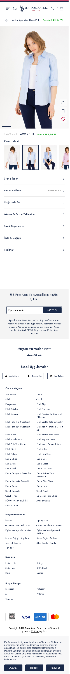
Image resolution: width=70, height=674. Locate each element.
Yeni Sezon (10, 394)
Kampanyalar (11, 404)
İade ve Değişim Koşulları (17, 538)
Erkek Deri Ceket (44, 454)
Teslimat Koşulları (13, 543)
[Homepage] (34, 8)
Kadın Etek (41, 459)
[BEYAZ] (12, 157)
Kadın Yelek (10, 468)
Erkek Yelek (41, 449)
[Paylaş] (63, 102)
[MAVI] (49, 157)
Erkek (7, 399)
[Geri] (7, 20)
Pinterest (40, 594)
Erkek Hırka (10, 434)
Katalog (39, 573)
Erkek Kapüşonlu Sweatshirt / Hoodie (49, 415)
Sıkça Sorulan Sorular (46, 543)
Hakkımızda (10, 563)
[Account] (52, 8)
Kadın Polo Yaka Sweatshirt (17, 481)
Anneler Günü (43, 500)
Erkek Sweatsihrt (12, 414)
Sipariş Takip (42, 520)
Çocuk (39, 399)
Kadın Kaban (42, 463)
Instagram (41, 589)
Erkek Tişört (41, 404)
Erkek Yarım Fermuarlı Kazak (49, 444)
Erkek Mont (10, 449)
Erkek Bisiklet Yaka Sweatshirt (49, 422)
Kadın (39, 394)
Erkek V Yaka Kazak (14, 439)
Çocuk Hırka (11, 496)
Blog (7, 573)
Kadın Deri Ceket (44, 468)
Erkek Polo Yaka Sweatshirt (17, 422)
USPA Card (41, 568)
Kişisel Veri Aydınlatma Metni (18, 530)
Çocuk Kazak (42, 491)
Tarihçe (39, 563)
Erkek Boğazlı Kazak (45, 439)
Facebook (9, 589)
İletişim (8, 520)
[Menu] (7, 8)
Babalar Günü (11, 505)
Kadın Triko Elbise (44, 481)
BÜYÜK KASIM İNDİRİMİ (16, 500)
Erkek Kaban (11, 454)
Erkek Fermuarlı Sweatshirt (17, 426)
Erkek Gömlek (11, 409)
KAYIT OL (52, 310)
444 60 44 (34, 355)
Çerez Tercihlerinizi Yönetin (49, 525)
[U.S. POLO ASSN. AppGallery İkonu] (56, 376)
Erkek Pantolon (43, 409)
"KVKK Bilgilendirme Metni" (40, 330)
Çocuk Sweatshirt (13, 491)
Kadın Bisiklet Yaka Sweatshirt (45, 475)
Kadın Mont (10, 463)
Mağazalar (10, 568)
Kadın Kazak (11, 486)
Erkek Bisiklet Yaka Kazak (47, 434)
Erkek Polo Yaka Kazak (15, 444)
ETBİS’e (35, 631)
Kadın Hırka (41, 486)
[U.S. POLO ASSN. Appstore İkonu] (12, 376)
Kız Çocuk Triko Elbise (46, 496)
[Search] (15, 8)
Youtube (9, 599)
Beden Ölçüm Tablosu (46, 538)
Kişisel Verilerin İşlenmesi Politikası (48, 532)
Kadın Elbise (11, 459)
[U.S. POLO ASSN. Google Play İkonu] (34, 376)
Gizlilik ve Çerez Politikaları (17, 525)
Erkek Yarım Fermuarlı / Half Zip (49, 428)
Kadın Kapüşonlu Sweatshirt (18, 473)
